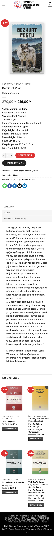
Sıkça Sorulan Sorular (17, 518)
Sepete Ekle (25, 155)
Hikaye (27, 84)
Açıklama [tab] (9, 207)
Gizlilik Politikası (40, 518)
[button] (3, 4)
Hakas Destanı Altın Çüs (13, 482)
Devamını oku (10, 429)
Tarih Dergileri (30, 522)
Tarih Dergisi (14, 522)
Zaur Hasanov (8, 422)
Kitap (18, 84)
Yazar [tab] (7, 213)
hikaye (13, 179)
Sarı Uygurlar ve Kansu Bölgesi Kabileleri (38, 419)
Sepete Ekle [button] (35, 439)
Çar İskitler (7, 418)
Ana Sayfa (7, 84)
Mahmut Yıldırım (18, 109)
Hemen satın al (14, 163)
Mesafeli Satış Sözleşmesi (33, 516)
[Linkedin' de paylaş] (24, 185)
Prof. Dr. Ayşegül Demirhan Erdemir (36, 491)
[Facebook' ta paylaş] (9, 185)
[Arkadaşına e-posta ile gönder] (19, 185)
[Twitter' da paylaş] (14, 185)
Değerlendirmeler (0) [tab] (15, 219)
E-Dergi (43, 522)
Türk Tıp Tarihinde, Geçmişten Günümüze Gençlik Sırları (38, 484)
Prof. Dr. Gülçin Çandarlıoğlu (35, 425)
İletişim (45, 520)
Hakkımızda (12, 516)
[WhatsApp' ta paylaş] (4, 185)
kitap (18, 179)
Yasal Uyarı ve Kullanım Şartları (22, 520)
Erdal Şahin (7, 485)
